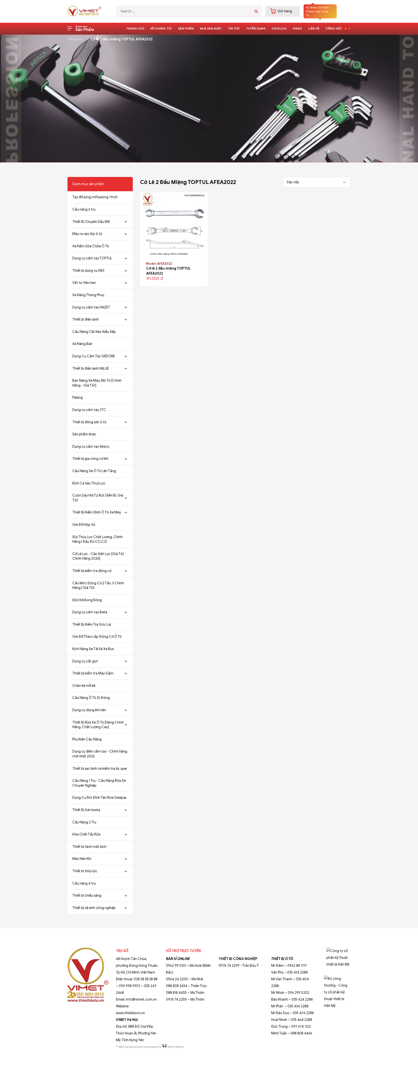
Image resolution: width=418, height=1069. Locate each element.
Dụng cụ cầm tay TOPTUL (92, 258)
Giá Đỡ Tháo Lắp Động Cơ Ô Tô (97, 637)
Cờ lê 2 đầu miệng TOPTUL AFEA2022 (121, 39)
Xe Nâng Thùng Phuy (88, 295)
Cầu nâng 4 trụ (84, 883)
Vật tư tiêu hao (84, 283)
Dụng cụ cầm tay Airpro (90, 447)
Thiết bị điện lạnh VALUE (90, 368)
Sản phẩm (186, 28)
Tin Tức (234, 28)
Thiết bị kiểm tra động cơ (91, 571)
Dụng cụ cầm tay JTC (89, 410)
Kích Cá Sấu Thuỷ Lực (88, 483)
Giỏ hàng (284, 11)
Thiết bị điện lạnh (85, 319)
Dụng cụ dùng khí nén (89, 710)
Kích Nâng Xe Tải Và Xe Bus (93, 649)
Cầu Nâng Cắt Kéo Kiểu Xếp (94, 332)
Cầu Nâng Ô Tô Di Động (91, 698)
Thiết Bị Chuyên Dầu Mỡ (91, 222)
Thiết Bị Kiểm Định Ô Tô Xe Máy (96, 512)
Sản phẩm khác (84, 434)
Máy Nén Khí (81, 859)
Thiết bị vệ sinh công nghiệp (94, 908)
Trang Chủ (135, 28)
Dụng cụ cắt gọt (85, 661)
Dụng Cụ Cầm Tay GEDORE (93, 356)
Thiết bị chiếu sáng (86, 895)
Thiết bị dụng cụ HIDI (88, 271)
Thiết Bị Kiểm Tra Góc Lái (91, 624)
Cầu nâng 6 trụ (84, 209)
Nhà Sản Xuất (211, 28)
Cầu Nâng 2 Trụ (84, 822)
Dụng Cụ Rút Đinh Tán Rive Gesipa (98, 798)
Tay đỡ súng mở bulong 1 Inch (95, 197)
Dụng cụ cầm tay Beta (89, 612)
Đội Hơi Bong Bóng (87, 600)
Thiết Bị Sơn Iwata (86, 810)
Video (297, 28)
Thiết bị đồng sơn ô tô (89, 422)
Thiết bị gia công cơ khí (90, 459)
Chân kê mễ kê (83, 686)
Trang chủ (75, 39)
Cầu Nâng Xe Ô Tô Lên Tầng (94, 471)
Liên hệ (313, 28)
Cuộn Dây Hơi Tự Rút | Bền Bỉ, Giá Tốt (97, 497)
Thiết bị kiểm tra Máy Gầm (92, 673)
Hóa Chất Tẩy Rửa (86, 834)
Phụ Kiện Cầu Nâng (87, 739)
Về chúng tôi (161, 28)
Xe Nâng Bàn (82, 344)
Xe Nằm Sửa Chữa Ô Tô (90, 246)
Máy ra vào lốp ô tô (87, 234)
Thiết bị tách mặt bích (89, 847)
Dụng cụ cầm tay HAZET (91, 307)
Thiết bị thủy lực (84, 871)
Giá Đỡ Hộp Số (83, 525)
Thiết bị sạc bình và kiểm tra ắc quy (99, 769)
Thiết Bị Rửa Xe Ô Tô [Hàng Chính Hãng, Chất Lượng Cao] (98, 724)
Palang (77, 397)
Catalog (279, 28)
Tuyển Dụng (256, 28)
